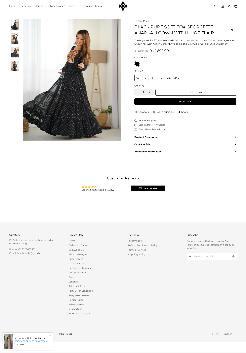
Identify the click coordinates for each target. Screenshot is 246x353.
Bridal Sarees (75, 259)
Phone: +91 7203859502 (22, 249)
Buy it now (185, 101)
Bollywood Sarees (78, 245)
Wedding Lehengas (79, 313)
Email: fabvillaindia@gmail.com (26, 253)
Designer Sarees (77, 272)
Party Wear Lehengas (80, 290)
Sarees (39, 6)
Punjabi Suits (75, 300)
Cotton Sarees (76, 263)
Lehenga (73, 281)
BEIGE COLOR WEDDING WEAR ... (31, 341)
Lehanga (26, 6)
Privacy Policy (135, 240)
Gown (72, 6)
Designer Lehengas (79, 268)
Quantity (139, 85)
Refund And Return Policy (142, 245)
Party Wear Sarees (78, 295)
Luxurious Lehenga (91, 6)
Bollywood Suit (77, 250)
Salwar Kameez (56, 6)
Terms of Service (137, 250)
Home (12, 6)
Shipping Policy (136, 254)
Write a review (148, 188)
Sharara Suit (75, 309)
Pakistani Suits (76, 286)
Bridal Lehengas (77, 254)
